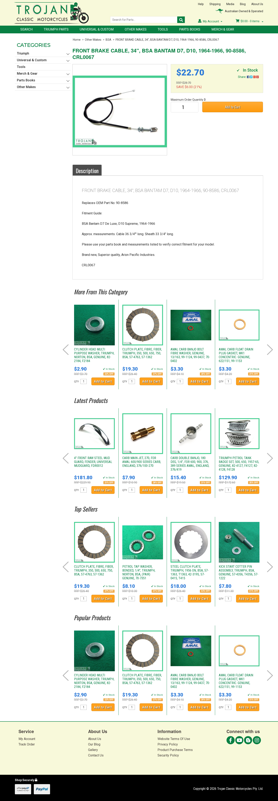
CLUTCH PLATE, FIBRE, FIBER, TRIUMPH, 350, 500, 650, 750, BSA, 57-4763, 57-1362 (142, 353)
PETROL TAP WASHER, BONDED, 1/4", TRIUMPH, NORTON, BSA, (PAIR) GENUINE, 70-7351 (138, 572)
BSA (108, 39)
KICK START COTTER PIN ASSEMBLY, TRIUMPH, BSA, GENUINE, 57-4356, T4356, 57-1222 (238, 572)
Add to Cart (232, 106)
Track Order (27, 744)
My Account (27, 739)
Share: (242, 77)
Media (230, 4)
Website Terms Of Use (174, 739)
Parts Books (189, 29)
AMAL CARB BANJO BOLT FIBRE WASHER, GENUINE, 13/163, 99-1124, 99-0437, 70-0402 (190, 355)
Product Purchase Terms (175, 750)
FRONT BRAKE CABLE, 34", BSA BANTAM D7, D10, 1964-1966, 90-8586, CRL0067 (167, 39)
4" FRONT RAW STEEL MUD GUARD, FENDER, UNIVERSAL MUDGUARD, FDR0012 (93, 462)
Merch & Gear (222, 29)
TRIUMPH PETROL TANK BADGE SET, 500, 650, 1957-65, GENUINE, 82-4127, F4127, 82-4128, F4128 (239, 463)
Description (87, 171)
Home (77, 39)
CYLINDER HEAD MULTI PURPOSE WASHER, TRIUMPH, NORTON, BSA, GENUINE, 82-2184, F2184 (94, 355)
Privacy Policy (168, 744)
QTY (76, 381)
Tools (163, 29)
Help (201, 4)
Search (26, 29)
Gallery (93, 750)
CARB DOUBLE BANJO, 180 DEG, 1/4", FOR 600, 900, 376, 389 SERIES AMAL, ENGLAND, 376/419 (190, 463)
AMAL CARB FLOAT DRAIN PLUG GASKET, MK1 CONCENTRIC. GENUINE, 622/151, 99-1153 (236, 355)
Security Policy (168, 755)
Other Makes (136, 29)
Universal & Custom (97, 29)
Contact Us (96, 755)
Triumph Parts (56, 29)
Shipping (215, 4)
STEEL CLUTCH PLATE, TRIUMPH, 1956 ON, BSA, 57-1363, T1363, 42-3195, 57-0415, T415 (190, 572)
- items (250, 21)
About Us (257, 4)
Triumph (23, 53)
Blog (243, 4)
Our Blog (94, 744)
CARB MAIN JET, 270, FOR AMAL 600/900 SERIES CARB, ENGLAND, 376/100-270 (141, 462)
